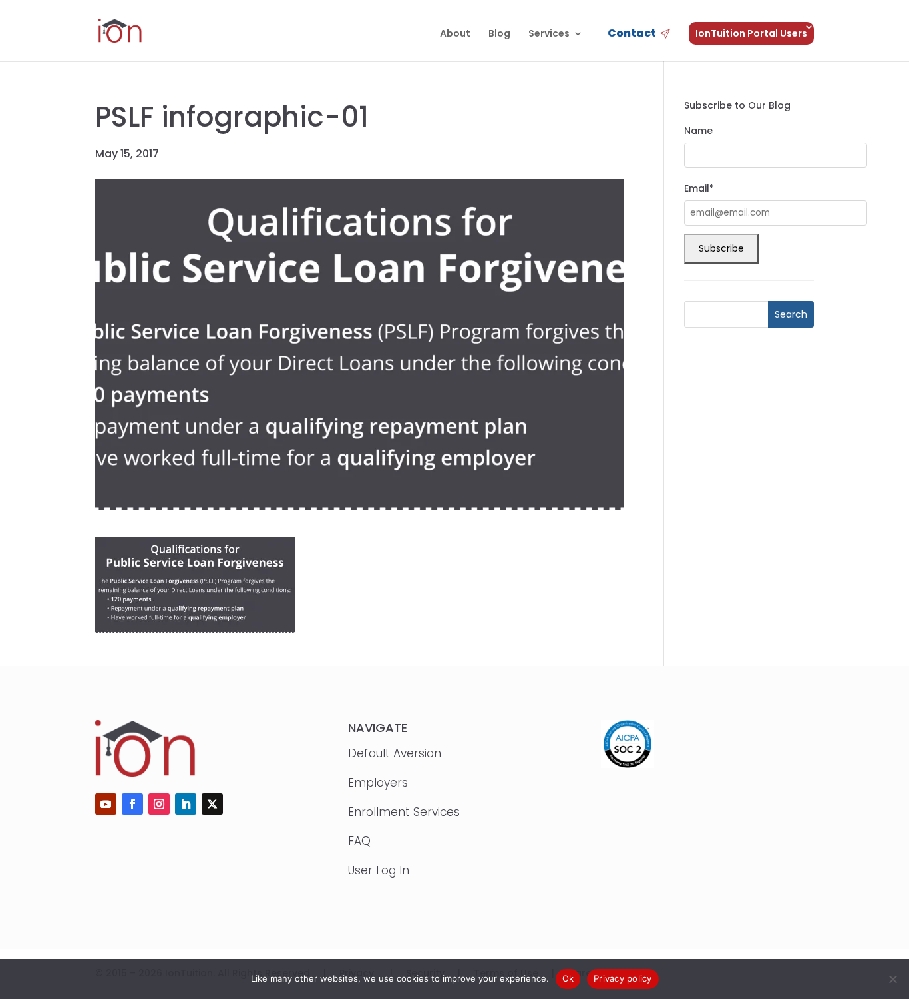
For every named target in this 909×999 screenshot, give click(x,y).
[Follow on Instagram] (159, 804)
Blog (499, 34)
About (455, 34)
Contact (632, 34)
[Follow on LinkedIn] (185, 804)
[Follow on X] (212, 804)
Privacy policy (623, 978)
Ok (568, 978)
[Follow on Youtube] (105, 804)
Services (549, 34)
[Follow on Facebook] (132, 804)
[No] (892, 979)
